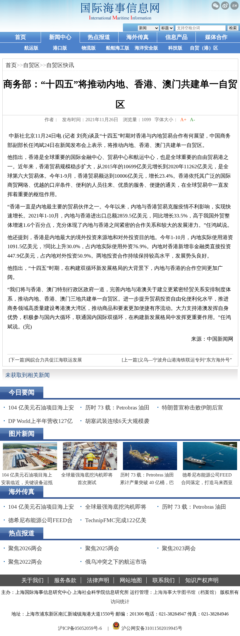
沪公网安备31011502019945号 (151, 628)
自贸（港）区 (204, 47)
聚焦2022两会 (25, 562)
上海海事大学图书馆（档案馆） (186, 592)
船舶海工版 (117, 47)
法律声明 (98, 580)
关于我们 (32, 580)
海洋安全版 (146, 47)
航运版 (31, 47)
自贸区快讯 (60, 65)
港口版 (60, 47)
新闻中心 (60, 37)
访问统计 (120, 601)
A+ (183, 119)
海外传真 (137, 37)
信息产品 (176, 37)
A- (192, 119)
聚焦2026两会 (25, 548)
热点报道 (99, 37)
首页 (20, 37)
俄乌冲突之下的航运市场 (115, 562)
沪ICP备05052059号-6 (80, 628)
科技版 (175, 47)
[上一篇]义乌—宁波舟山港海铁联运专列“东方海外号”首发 (176, 361)
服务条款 (65, 580)
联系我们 (163, 580)
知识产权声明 (202, 580)
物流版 (89, 47)
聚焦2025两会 (102, 548)
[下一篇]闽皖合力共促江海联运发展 (45, 359)
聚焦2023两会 (179, 548)
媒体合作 (216, 37)
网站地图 (131, 580)
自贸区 (31, 65)
